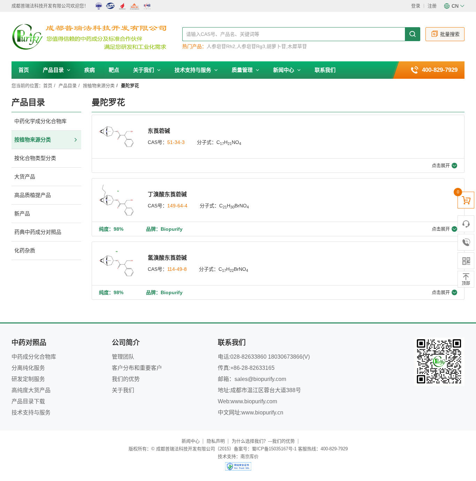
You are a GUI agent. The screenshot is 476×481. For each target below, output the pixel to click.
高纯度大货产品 (31, 390)
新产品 (22, 213)
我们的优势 (126, 379)
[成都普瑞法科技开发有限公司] (96, 37)
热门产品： (194, 46)
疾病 (89, 70)
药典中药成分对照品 (37, 232)
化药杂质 (24, 250)
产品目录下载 (28, 401)
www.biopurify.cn (262, 412)
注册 (432, 5)
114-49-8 (177, 269)
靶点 (114, 70)
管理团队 (123, 357)
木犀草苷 (297, 46)
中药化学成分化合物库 (40, 121)
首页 (23, 70)
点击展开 (441, 165)
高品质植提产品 (32, 195)
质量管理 (243, 70)
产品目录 (54, 70)
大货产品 (24, 177)
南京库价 (249, 456)
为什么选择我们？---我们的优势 (263, 441)
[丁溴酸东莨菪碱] (116, 200)
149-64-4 (177, 205)
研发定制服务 (28, 379)
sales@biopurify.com (260, 379)
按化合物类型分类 (35, 158)
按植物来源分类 (99, 85)
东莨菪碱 (159, 131)
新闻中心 (284, 70)
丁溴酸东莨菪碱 (167, 194)
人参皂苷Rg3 (251, 46)
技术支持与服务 (194, 70)
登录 (415, 5)
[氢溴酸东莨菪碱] (116, 263)
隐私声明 (216, 441)
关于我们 (144, 70)
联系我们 (325, 70)
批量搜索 (450, 34)
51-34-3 (176, 142)
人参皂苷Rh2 (221, 46)
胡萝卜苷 (276, 46)
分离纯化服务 (28, 368)
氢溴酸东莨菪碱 (167, 258)
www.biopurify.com (254, 401)
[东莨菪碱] (116, 136)
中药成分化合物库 (33, 357)
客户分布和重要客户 (137, 368)
